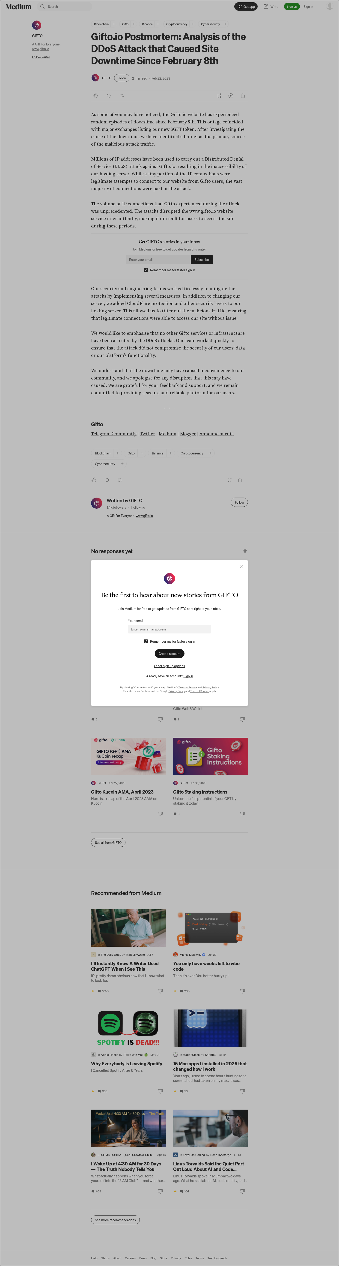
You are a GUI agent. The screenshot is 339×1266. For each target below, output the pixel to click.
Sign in (188, 676)
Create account (170, 653)
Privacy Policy (210, 687)
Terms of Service (187, 687)
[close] (241, 566)
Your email (135, 620)
